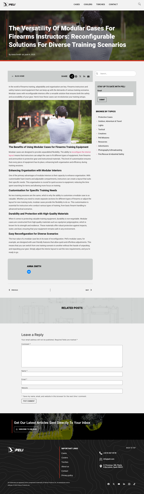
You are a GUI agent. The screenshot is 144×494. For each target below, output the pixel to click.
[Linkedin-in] (124, 484)
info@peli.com (108, 459)
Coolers (88, 4)
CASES (77, 4)
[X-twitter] (114, 484)
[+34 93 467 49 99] (100, 453)
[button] (139, 4)
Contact (113, 4)
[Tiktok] (134, 484)
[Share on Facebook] (76, 76)
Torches (100, 4)
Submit (102, 100)
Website (24, 388)
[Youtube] (119, 484)
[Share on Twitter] (80, 76)
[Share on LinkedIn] (84, 76)
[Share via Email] (88, 76)
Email (100, 90)
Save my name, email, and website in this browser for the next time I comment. (54, 396)
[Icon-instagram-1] (129, 484)
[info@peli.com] (100, 459)
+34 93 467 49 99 (109, 453)
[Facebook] (108, 484)
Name (24, 371)
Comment (26, 344)
